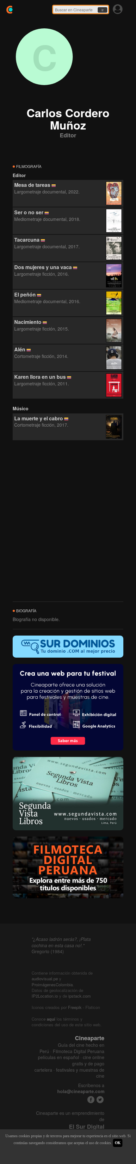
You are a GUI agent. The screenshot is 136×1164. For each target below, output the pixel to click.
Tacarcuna (27, 239)
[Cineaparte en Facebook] (91, 1099)
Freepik (75, 1007)
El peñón (25, 294)
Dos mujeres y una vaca (43, 267)
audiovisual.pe (45, 979)
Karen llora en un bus (40, 376)
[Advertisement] (68, 521)
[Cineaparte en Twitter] (100, 1099)
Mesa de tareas (32, 184)
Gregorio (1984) (48, 951)
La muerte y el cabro (38, 418)
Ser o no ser (28, 212)
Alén (19, 349)
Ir (102, 10)
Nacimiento (27, 322)
